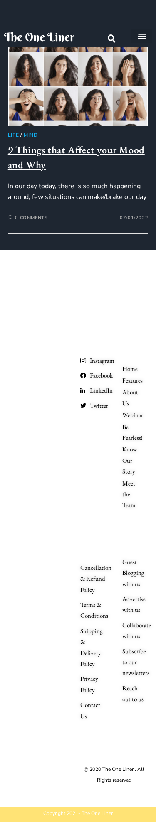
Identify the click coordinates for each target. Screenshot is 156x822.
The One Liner (39, 37)
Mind (30, 135)
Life (13, 135)
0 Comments (31, 218)
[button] (141, 36)
